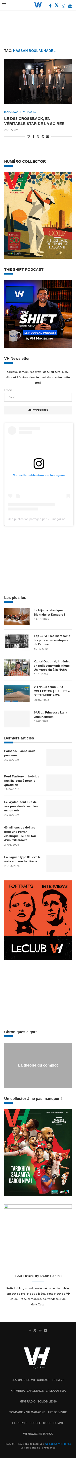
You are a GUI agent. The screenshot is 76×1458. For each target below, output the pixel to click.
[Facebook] (50, 6)
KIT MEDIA (18, 1390)
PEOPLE (35, 1423)
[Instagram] (64, 6)
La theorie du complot (38, 1065)
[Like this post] (28, 136)
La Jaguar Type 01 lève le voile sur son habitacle (22, 859)
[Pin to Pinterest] (43, 136)
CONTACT (43, 1380)
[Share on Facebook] (33, 136)
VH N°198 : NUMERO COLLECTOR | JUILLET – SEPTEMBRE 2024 (52, 691)
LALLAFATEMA (56, 1390)
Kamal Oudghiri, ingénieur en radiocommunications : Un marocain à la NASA (53, 665)
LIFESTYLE (19, 1423)
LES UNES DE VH (23, 1380)
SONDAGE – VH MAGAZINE (27, 1412)
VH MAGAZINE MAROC (38, 1433)
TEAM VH (58, 1380)
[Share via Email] (47, 136)
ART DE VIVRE (57, 1412)
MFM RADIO (27, 1401)
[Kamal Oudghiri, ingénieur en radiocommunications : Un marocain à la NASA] (17, 667)
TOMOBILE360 (47, 1401)
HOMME (58, 1423)
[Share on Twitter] (38, 136)
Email (8, 390)
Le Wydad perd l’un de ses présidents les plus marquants (21, 806)
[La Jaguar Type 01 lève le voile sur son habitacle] (59, 863)
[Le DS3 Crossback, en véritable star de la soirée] (38, 81)
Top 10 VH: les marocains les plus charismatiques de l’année (52, 640)
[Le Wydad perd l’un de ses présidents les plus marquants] (59, 808)
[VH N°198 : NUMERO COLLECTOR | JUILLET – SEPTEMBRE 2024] (17, 693)
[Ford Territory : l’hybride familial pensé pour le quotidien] (59, 782)
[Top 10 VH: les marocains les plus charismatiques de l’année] (17, 642)
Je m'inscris (38, 410)
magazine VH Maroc (58, 1444)
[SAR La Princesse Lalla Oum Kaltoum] (17, 719)
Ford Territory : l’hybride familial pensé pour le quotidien (21, 780)
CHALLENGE (35, 1390)
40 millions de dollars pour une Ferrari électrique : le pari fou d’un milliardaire (20, 834)
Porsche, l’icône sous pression (19, 753)
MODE (47, 1423)
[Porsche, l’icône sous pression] (59, 757)
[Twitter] (57, 6)
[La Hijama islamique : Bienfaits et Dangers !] (17, 616)
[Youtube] (70, 6)
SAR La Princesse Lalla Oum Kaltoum (50, 714)
